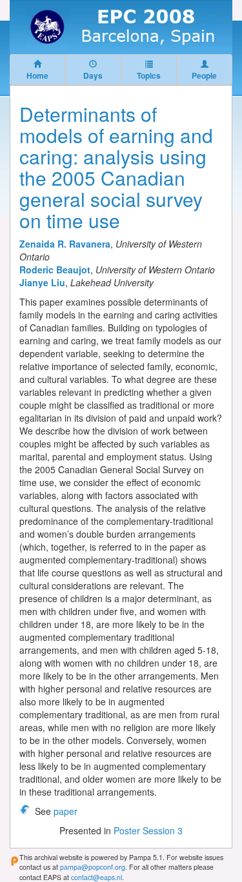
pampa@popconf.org (92, 867)
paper (65, 811)
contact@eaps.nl (96, 877)
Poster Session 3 (148, 830)
